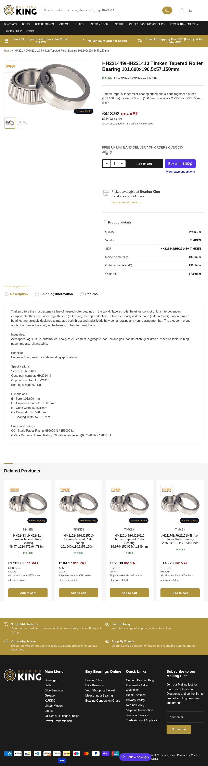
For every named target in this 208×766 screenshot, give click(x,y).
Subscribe (179, 729)
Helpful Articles (136, 695)
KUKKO (79, 24)
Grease (64, 24)
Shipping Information (56, 294)
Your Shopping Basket (100, 690)
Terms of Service (137, 715)
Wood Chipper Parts (20, 31)
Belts (26, 24)
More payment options (180, 171)
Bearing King (168, 755)
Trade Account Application (143, 720)
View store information (126, 202)
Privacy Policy (135, 700)
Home (7, 50)
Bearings (10, 24)
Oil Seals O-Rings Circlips (147, 24)
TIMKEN (28, 529)
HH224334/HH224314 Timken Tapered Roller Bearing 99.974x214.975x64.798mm (27, 541)
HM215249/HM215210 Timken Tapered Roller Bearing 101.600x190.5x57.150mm (78, 541)
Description (19, 294)
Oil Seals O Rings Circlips (62, 716)
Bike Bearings (44, 24)
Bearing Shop (94, 680)
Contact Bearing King (140, 680)
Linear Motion (98, 24)
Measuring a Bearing (99, 695)
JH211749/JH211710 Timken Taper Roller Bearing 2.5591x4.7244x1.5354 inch (180, 539)
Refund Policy (135, 705)
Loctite (119, 24)
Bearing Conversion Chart (102, 700)
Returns (91, 294)
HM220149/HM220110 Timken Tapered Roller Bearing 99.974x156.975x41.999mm (129, 541)
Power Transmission (184, 24)
